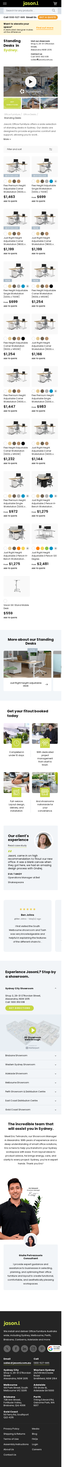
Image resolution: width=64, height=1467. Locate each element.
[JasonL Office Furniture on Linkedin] (24, 1348)
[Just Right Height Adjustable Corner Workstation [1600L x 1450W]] (45, 324)
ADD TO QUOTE (10, 201)
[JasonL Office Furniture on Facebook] (15, 1348)
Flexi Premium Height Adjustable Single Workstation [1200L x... (43, 398)
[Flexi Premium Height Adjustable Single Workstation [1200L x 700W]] (17, 481)
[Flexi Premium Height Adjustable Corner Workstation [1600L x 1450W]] (17, 166)
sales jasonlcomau (42, 59)
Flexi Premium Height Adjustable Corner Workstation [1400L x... (15, 398)
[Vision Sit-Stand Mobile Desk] (17, 586)
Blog (34, 1434)
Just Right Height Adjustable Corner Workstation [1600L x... (43, 346)
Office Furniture (12, 114)
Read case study (17, 845)
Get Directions (19, 1008)
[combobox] (31, 10)
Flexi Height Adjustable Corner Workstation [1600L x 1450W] (44, 293)
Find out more (44, 27)
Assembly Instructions (16, 1444)
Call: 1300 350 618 (15, 1002)
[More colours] (55, 181)
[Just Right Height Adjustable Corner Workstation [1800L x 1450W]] (17, 219)
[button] (4, 3)
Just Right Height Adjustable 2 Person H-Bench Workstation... (44, 503)
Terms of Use (11, 1439)
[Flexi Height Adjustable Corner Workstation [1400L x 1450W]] (17, 429)
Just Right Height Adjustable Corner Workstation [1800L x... (15, 241)
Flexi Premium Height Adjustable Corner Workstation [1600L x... (15, 188)
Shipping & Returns (14, 1434)
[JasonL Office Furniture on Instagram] (33, 1348)
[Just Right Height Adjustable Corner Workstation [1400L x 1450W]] (45, 429)
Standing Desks (12, 117)
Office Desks (29, 114)
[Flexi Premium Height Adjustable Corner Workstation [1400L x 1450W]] (17, 376)
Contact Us (10, 1454)
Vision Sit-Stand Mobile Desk (16, 607)
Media (35, 1428)
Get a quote (47, 17)
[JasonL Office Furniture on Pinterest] (42, 1348)
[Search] (54, 10)
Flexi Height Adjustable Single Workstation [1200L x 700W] (44, 188)
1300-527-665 (17, 17)
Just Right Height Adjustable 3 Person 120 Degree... (44, 555)
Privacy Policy (11, 1428)
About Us (9, 1449)
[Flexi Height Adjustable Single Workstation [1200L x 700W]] (45, 166)
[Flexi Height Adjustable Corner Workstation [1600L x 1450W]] (45, 271)
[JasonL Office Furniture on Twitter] (7, 1348)
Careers (37, 1449)
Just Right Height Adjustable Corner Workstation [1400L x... (43, 451)
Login (35, 1444)
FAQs (35, 1439)
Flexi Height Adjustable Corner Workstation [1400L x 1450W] (16, 451)
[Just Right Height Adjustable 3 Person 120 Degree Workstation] (45, 533)
